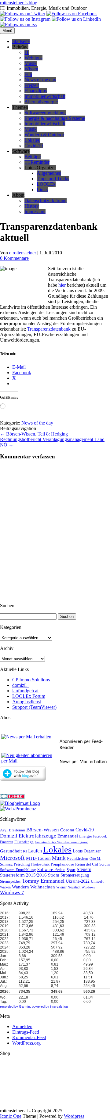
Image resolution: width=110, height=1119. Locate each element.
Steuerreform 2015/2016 (23, 875)
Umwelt (97, 881)
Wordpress (74, 1116)
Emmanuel (67, 836)
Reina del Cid (86, 864)
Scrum (104, 864)
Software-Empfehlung (18, 870)
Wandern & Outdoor (44, 134)
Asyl (4, 830)
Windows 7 (12, 892)
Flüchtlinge (24, 842)
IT (26, 52)
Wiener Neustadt (68, 887)
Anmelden (22, 1026)
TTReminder (37, 162)
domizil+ (20, 685)
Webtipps (33, 57)
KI (25, 851)
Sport (71, 870)
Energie (85, 836)
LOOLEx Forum (28, 696)
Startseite (21, 41)
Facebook (100, 836)
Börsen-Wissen (42, 830)
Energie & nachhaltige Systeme (54, 118)
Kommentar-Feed (29, 1037)
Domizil (8, 836)
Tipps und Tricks (53, 178)
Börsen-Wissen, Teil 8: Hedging (34, 433)
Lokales (32, 140)
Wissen (31, 68)
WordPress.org (26, 1042)
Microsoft (12, 858)
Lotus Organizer (87, 851)
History (31, 206)
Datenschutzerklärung (45, 200)
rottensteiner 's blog (18, 2)
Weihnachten (42, 886)
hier (62, 285)
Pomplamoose (62, 864)
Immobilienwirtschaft (44, 96)
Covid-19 (33, 145)
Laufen (35, 850)
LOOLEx (46, 184)
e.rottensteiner (22, 252)
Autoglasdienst (26, 701)
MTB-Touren (38, 858)
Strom (53, 875)
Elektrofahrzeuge (37, 836)
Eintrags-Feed (25, 1032)
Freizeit (31, 85)
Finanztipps (35, 90)
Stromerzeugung (75, 875)
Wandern (20, 886)
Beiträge (32, 156)
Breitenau (17, 830)
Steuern (84, 869)
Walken (5, 887)
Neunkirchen (77, 858)
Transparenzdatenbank (49, 329)
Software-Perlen (51, 869)
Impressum (35, 211)
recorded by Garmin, (15, 1006)
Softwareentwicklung (45, 112)
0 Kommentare (14, 258)
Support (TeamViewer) (34, 707)
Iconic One (10, 1116)
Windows (88, 887)
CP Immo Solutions (31, 679)
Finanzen (6, 842)
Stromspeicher (10, 882)
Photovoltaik (40, 864)
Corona (67, 829)
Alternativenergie (41, 101)
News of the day (40, 79)
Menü (7, 30)
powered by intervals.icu (49, 1006)
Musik (30, 63)
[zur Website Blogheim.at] (20, 803)
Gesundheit (11, 850)
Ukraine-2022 (78, 881)
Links (42, 189)
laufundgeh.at (25, 690)
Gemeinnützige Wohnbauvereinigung (61, 842)
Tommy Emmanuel (43, 881)
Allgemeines (49, 173)
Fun (28, 74)
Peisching (22, 864)
